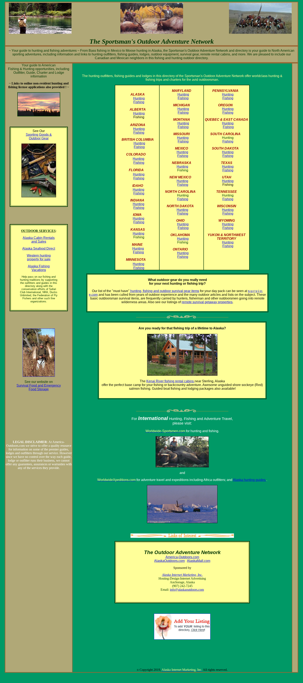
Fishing (138, 102)
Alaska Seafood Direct (38, 248)
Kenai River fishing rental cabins (170, 381)
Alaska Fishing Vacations (39, 268)
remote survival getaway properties (207, 302)
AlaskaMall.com (198, 561)
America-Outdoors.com (182, 557)
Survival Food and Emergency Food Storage (38, 387)
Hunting (139, 98)
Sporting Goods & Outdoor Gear (39, 136)
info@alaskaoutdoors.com (187, 589)
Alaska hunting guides (249, 480)
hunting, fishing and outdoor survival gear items (164, 291)
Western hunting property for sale (39, 257)
